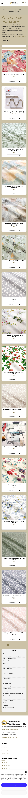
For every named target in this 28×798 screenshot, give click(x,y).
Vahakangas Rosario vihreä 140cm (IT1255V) (14, 149)
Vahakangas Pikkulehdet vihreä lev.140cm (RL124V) (14, 559)
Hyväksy (14, 785)
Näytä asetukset (14, 793)
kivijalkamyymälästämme (20, 36)
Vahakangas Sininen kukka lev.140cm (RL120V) (14, 522)
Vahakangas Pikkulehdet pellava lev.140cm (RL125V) (14, 410)
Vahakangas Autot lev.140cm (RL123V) (14, 447)
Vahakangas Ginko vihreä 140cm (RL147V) (14, 261)
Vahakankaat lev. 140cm (13, 11)
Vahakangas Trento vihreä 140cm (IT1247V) (14, 187)
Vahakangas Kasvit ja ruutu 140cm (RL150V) (14, 336)
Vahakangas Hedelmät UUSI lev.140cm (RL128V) (14, 484)
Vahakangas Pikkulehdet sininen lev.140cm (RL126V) (14, 596)
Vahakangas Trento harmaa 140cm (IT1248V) (14, 224)
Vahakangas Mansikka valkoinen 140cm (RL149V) (14, 373)
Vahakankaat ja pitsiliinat (17, 10)
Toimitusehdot (5, 750)
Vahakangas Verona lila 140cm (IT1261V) (14, 74)
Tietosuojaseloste (13, 796)
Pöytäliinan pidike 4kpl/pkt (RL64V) (14, 112)
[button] (26, 771)
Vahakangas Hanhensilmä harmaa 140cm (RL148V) (14, 298)
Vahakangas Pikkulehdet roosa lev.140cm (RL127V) (14, 633)
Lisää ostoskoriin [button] (12, 81)
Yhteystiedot (4, 747)
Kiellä (14, 789)
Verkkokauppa (6, 10)
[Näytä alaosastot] (24, 661)
